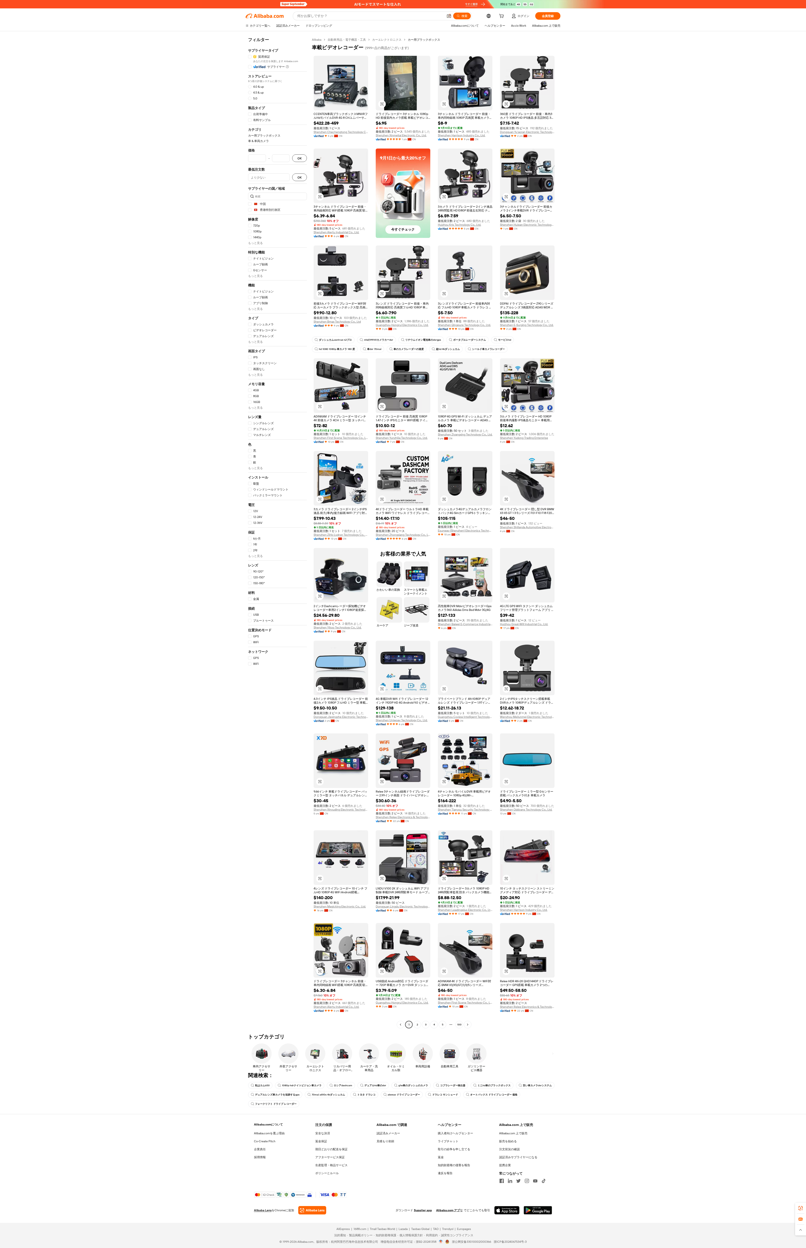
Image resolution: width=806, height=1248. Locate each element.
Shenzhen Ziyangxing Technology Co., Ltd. (465, 434)
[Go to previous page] (400, 1024)
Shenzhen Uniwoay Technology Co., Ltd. (402, 720)
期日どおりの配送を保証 (331, 1149)
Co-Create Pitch (264, 1141)
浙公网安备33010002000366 (471, 1241)
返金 (441, 1157)
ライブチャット (448, 1141)
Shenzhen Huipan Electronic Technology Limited (527, 224)
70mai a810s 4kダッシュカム (328, 1094)
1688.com (359, 1229)
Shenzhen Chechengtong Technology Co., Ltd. (341, 132)
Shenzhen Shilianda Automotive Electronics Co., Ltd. (527, 527)
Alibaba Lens (263, 1210)
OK (299, 158)
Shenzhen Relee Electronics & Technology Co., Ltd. (403, 817)
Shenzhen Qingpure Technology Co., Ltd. (464, 325)
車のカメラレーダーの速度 (409, 349)
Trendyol (447, 1229)
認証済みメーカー (388, 1133)
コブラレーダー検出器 (452, 1085)
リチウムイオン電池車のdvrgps (423, 339)
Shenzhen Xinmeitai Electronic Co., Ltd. (401, 135)
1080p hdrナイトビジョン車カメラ (302, 1085)
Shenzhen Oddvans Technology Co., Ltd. (526, 809)
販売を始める (508, 1141)
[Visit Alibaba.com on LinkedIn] (510, 1180)
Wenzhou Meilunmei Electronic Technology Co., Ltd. (527, 717)
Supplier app (423, 1210)
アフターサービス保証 (330, 1157)
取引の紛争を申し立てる (454, 1149)
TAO (435, 1229)
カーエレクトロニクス (387, 39)
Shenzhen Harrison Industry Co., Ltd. (461, 135)
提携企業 (505, 1165)
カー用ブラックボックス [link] (424, 39)
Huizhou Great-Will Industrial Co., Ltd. (524, 624)
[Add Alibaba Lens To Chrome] (312, 1210)
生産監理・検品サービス (331, 1165)
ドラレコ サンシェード (445, 1094)
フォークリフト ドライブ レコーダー (276, 1103)
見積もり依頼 (385, 1141)
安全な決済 (322, 1133)
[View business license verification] (441, 1242)
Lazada (403, 1229)
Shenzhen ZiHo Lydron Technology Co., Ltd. (341, 534)
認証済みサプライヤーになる (518, 1157)
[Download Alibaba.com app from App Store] (506, 1210)
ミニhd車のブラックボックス (494, 1085)
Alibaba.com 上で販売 (513, 1133)
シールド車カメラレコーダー (488, 349)
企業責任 (260, 1149)
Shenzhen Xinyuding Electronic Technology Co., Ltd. (341, 809)
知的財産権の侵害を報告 (454, 1165)
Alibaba (316, 39)
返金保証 (321, 1141)
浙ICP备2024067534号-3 (510, 1241)
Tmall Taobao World (382, 1229)
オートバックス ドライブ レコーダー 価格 (493, 1094)
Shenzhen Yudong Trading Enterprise (524, 437)
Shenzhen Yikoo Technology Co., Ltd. (337, 627)
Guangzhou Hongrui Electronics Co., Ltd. (402, 325)
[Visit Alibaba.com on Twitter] (518, 1180)
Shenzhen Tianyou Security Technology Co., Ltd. (465, 809)
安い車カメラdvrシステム (537, 1085)
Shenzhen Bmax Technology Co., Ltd (337, 321)
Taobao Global (420, 1229)
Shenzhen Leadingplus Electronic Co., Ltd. (465, 910)
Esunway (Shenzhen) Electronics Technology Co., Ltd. (465, 530)
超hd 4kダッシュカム (448, 349)
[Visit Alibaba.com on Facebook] (501, 1180)
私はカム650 (262, 1085)
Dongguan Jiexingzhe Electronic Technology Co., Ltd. (341, 717)
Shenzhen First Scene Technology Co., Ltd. (341, 437)
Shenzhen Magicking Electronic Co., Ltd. (340, 906)
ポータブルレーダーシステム (469, 339)
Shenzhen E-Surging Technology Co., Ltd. (526, 325)
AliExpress (343, 1229)
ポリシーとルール (327, 1173)
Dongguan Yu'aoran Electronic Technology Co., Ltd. (527, 132)
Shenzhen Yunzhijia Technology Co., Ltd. (402, 437)
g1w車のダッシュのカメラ (413, 1085)
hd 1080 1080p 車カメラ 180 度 (337, 349)
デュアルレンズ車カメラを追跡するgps (277, 1094)
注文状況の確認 (509, 1149)
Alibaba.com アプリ (449, 1210)
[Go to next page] (467, 1024)
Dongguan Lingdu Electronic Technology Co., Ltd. (403, 906)
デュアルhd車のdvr (375, 1085)
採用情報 (260, 1157)
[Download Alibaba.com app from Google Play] (538, 1210)
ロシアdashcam (343, 1085)
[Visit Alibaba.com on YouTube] (535, 1180)
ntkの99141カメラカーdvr (378, 339)
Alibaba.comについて (268, 1124)
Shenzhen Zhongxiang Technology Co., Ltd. (403, 534)
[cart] (502, 16)
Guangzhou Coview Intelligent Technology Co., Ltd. (465, 717)
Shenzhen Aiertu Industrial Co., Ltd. (336, 232)
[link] (800, 1208)
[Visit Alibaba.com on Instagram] (526, 1180)
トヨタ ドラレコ (366, 1094)
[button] (448, 15)
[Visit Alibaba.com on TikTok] (543, 1180)
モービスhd (504, 339)
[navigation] (277, 532)
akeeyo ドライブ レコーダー (404, 1094)
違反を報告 (445, 1173)
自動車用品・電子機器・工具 (347, 39)
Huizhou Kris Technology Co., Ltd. (459, 224)
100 (459, 1024)
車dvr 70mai (374, 349)
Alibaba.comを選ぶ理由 (269, 1133)
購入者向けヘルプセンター (455, 1133)
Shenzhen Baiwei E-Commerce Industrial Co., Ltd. (465, 624)
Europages (464, 1229)
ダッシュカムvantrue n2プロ (335, 339)
